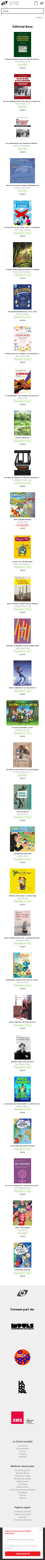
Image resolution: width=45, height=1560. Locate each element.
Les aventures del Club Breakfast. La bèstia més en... (22, 1104)
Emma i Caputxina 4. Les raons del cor (22, 688)
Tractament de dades (22, 1520)
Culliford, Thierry (22, 982)
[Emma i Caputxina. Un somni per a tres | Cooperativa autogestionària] (22, 1007)
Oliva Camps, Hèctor (23, 940)
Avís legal (22, 1517)
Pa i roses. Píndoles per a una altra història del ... (22, 1185)
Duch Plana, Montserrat (22, 1188)
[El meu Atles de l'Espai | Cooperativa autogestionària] (22, 1255)
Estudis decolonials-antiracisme (22, 1490)
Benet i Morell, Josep (22, 61)
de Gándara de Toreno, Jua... (22, 480)
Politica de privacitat (22, 1514)
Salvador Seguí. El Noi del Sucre (22, 1062)
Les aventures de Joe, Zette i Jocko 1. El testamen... (22, 227)
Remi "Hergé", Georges (22, 230)
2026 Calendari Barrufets (22, 519)
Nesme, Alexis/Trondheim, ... (22, 272)
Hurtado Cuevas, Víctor (22, 188)
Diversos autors (22, 814)
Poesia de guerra (22, 812)
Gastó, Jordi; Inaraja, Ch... (22, 564)
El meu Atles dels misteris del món (22, 1146)
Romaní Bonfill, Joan (23, 730)
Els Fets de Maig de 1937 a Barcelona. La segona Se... (22, 101)
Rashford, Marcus (22, 1106)
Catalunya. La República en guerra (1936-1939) (22, 646)
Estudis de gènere (22, 1470)
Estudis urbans (22, 1487)
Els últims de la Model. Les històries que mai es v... (22, 477)
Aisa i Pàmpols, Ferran (22, 1064)
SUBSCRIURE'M (23, 1554)
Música (22, 1498)
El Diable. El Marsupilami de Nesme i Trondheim (22, 269)
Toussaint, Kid (22, 1230)
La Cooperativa (22, 1448)
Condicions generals (22, 1511)
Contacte (22, 1454)
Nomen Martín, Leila (22, 356)
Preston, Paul (22, 398)
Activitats (22, 1457)
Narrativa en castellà (22, 1479)
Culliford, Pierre (22, 522)
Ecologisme (22, 1492)
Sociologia (22, 1484)
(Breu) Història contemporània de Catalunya (22, 604)
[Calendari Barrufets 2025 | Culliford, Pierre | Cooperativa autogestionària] (22, 839)
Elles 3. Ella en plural (22, 1228)
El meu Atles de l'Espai (22, 1270)
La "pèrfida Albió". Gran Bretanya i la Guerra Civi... (22, 396)
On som (22, 1451)
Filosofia (22, 1495)
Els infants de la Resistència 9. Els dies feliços (22, 769)
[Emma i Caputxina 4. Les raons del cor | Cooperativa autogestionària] (22, 673)
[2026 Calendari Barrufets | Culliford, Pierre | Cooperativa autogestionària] (22, 504)
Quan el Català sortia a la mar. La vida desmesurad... (22, 938)
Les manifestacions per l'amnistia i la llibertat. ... (22, 143)
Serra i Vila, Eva (22, 898)
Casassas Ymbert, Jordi (22, 606)
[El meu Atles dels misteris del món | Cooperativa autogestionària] (22, 1131)
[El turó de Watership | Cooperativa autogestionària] (22, 423)
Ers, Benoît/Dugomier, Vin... (22, 772)
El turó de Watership (23, 438)
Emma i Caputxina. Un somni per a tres (22, 1022)
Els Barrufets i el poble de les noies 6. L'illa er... (22, 980)
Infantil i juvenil (22, 1481)
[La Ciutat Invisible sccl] (10, 3)
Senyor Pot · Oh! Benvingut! (22, 562)
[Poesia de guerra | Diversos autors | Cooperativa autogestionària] (22, 797)
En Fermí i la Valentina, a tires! (22, 727)
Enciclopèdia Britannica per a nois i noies (22, 312)
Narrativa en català (22, 1476)
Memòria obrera (22, 1473)
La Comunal (22, 1446)
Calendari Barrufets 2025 (22, 854)
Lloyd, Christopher (22, 314)
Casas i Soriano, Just (22, 104)
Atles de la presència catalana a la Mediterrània (22, 185)
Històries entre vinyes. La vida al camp (22, 896)
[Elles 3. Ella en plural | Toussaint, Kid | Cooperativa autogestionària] (22, 1212)
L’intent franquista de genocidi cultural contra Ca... (22, 59)
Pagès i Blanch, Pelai (23, 648)
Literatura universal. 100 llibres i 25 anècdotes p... (22, 353)
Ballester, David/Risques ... (23, 146)
